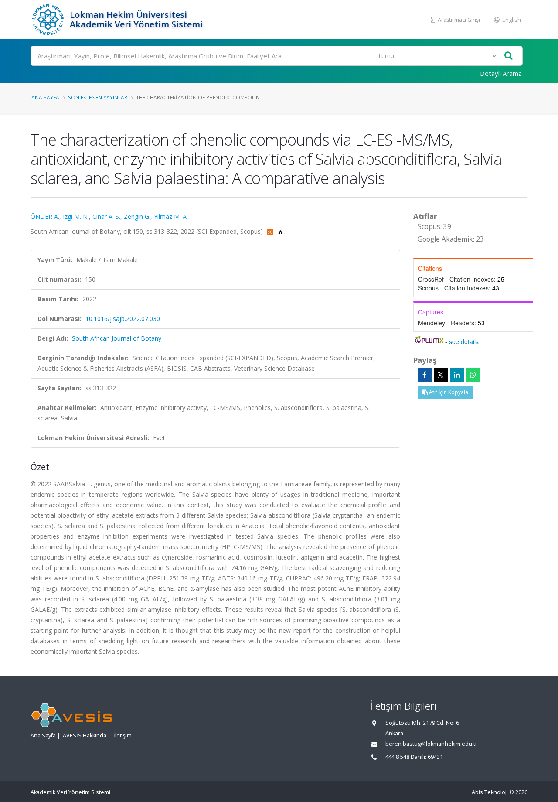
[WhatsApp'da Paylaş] (473, 375)
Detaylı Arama (501, 73)
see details (464, 341)
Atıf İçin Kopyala (448, 392)
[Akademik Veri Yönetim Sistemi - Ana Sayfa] (49, 19)
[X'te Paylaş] (441, 375)
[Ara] (508, 56)
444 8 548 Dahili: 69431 (414, 757)
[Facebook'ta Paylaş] (425, 375)
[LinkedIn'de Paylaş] (457, 375)
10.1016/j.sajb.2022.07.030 (122, 318)
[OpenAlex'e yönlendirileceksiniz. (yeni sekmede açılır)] (280, 231)
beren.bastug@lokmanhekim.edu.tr (431, 743)
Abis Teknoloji (490, 792)
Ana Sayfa (45, 97)
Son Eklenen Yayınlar (97, 97)
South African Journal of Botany (116, 338)
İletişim (122, 735)
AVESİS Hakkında (84, 735)
